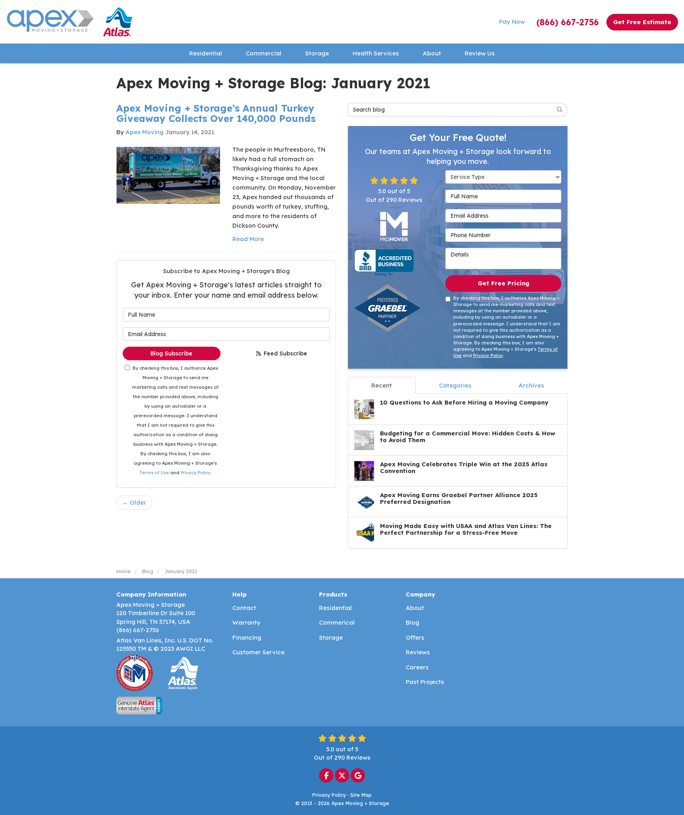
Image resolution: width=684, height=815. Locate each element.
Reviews (418, 652)
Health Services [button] (376, 53)
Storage (331, 637)
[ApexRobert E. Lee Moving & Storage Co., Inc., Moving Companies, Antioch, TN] (384, 262)
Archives (531, 385)
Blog (412, 622)
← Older (134, 502)
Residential (335, 608)
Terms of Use (154, 472)
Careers (417, 667)
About (415, 608)
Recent (381, 385)
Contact (244, 608)
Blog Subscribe (171, 353)
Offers (415, 637)
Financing (246, 637)
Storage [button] (317, 53)
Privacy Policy (195, 472)
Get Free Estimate (642, 22)
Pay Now (512, 21)
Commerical (337, 622)
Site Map (361, 795)
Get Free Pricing (503, 283)
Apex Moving (144, 132)
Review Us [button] (480, 53)
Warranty (246, 622)
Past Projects (425, 682)
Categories (455, 385)
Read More (248, 239)
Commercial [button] (263, 53)
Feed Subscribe (284, 353)
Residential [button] (205, 53)
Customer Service (258, 652)
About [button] (432, 53)
